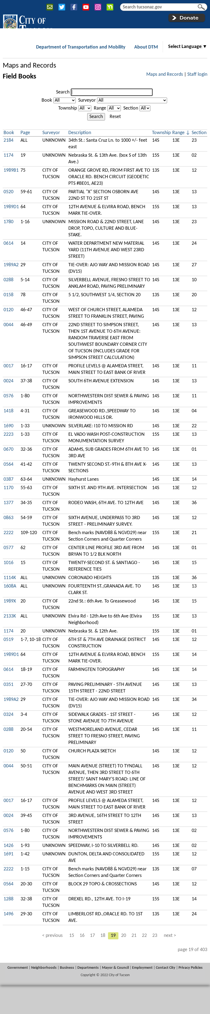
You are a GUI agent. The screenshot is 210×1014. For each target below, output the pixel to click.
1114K (10, 578)
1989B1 (11, 170)
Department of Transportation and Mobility (81, 47)
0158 (8, 295)
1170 (8, 488)
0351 (8, 684)
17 (92, 935)
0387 (8, 479)
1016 (8, 563)
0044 (8, 325)
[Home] (27, 24)
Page (25, 133)
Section (130, 108)
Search (62, 92)
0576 (8, 396)
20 (123, 935)
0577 (8, 548)
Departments (88, 968)
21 (134, 935)
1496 (8, 914)
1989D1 (11, 207)
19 (113, 935)
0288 (8, 280)
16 (82, 935)
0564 (8, 464)
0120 (8, 310)
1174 (8, 155)
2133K (10, 616)
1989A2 (11, 265)
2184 (8, 140)
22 (144, 935)
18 (102, 935)
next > (170, 935)
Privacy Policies (191, 968)
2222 (8, 533)
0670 (8, 449)
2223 (8, 434)
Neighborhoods (44, 968)
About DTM (146, 47)
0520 (8, 192)
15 (71, 935)
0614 (8, 243)
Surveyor (87, 100)
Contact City (165, 968)
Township (67, 108)
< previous (52, 935)
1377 (8, 503)
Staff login (197, 74)
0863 (8, 518)
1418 (8, 411)
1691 (8, 854)
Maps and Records (29, 65)
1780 (8, 222)
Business (67, 968)
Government (17, 968)
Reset (115, 116)
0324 (8, 714)
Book (47, 100)
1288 (8, 899)
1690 (8, 426)
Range (100, 108)
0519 (8, 639)
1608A (10, 586)
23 (154, 935)
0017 (8, 366)
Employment (142, 968)
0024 (8, 381)
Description (79, 133)
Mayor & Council (115, 968)
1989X (10, 601)
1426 (8, 845)
